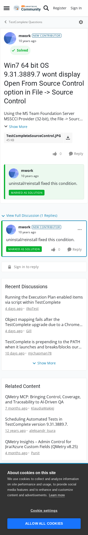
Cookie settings (44, 510)
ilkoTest (32, 308)
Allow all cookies (44, 523)
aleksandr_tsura (42, 430)
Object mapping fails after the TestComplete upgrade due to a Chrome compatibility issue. (42, 322)
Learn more (57, 495)
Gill (29, 331)
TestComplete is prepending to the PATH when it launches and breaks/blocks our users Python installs (42, 344)
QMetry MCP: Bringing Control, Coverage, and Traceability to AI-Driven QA (43, 399)
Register (59, 8)
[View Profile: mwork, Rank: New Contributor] (10, 38)
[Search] (46, 8)
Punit (35, 453)
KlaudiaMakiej (42, 408)
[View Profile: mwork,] (14, 173)
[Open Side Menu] (6, 8)
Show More (18, 126)
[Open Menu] (80, 22)
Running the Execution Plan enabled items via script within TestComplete (44, 300)
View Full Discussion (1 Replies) (31, 215)
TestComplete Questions (25, 22)
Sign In (76, 8)
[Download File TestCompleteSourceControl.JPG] (67, 138)
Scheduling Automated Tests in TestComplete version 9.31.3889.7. (36, 422)
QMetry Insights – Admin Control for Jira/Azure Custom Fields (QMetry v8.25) (41, 444)
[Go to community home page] (27, 8)
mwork (25, 35)
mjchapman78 (40, 353)
